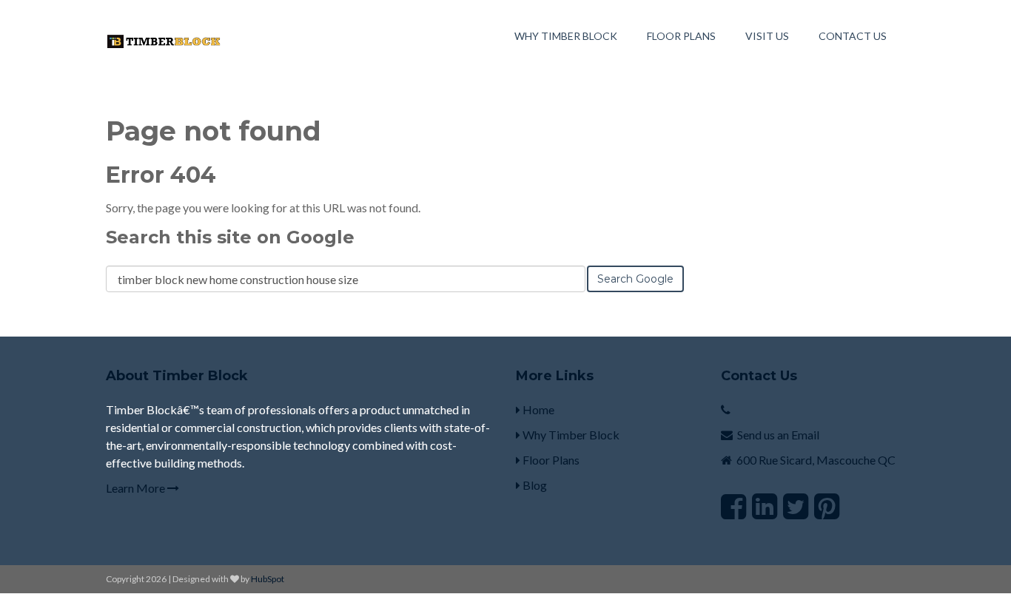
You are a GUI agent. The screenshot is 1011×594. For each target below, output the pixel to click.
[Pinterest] (826, 506)
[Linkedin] (764, 506)
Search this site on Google (230, 237)
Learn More (136, 488)
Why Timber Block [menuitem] (565, 36)
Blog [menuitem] (533, 485)
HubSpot (267, 578)
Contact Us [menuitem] (853, 36)
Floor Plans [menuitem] (681, 36)
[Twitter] (795, 506)
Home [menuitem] (537, 409)
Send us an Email (778, 435)
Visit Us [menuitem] (767, 36)
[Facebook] (733, 506)
